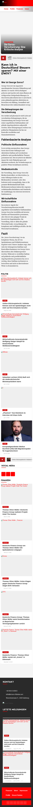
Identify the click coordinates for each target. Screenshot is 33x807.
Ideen (27, 9)
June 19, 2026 (7, 453)
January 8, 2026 (7, 626)
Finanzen (19, 9)
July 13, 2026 (6, 384)
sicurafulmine (8, 748)
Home (6, 9)
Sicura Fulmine (17, 795)
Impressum (23, 790)
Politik (12, 9)
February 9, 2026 (7, 552)
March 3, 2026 (7, 516)
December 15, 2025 (8, 661)
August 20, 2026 (7, 310)
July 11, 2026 (6, 417)
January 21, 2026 (7, 588)
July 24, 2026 (7, 348)
